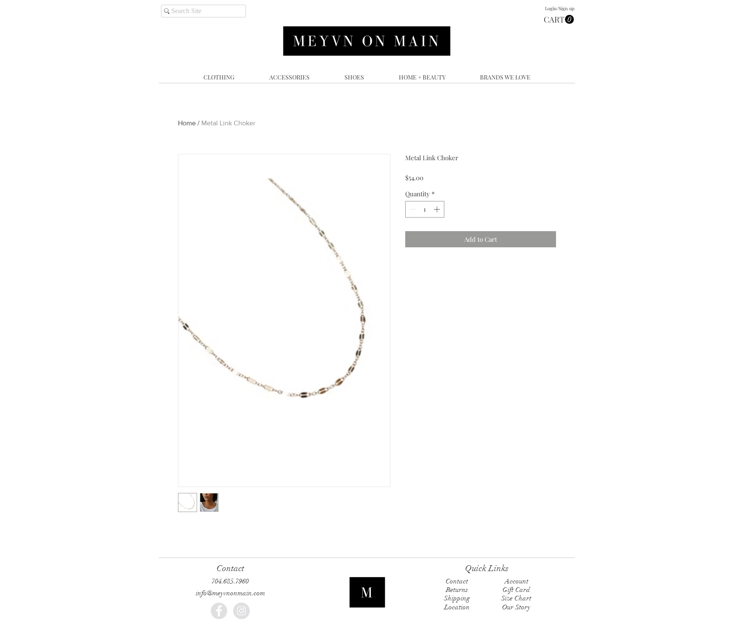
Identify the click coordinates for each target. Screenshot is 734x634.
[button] (559, 19)
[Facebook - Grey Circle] (219, 611)
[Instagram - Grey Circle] (241, 611)
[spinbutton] (425, 209)
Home (187, 123)
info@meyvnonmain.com (230, 593)
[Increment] (437, 209)
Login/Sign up (559, 8)
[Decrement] (412, 209)
